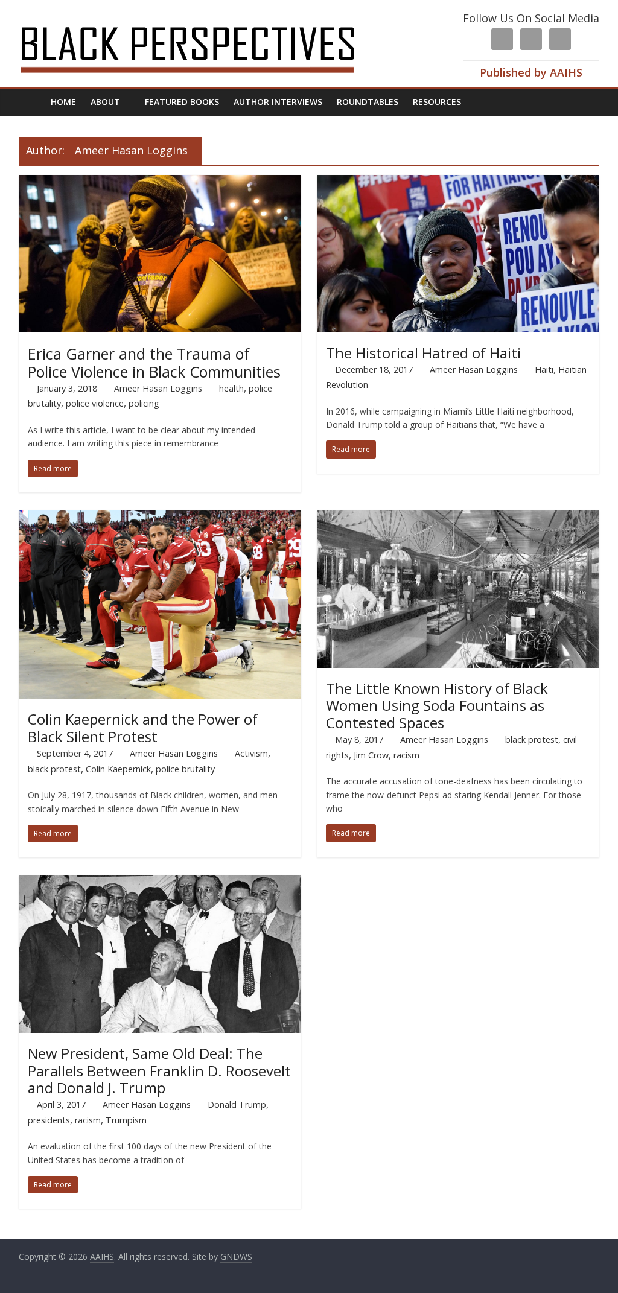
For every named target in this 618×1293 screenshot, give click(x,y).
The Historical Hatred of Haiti (423, 353)
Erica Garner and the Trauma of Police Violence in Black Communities (154, 362)
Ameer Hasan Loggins (158, 388)
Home (63, 101)
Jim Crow (371, 755)
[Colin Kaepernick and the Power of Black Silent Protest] (160, 517)
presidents (49, 1120)
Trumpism (126, 1120)
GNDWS (236, 1256)
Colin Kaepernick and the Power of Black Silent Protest (143, 727)
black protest (54, 769)
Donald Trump (237, 1104)
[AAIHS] (204, 19)
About (105, 101)
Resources (437, 101)
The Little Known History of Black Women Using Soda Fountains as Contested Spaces (437, 705)
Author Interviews (278, 101)
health (231, 388)
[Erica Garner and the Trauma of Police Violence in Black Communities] (160, 182)
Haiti (544, 369)
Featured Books (182, 101)
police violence (95, 403)
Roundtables (367, 101)
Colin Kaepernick (118, 769)
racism (406, 755)
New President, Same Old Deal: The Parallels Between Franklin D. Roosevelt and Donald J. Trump (159, 1070)
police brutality (185, 769)
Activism (251, 753)
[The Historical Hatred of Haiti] (458, 182)
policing (144, 403)
